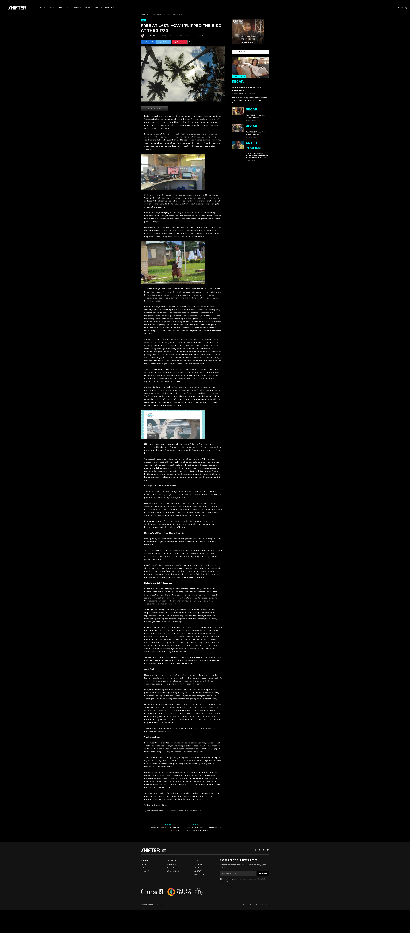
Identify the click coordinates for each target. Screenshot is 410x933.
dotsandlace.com (193, 811)
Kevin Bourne (152, 36)
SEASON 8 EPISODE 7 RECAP (255, 112)
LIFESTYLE (62, 8)
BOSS (97, 8)
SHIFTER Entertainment (154, 905)
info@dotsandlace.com (187, 796)
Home (143, 14)
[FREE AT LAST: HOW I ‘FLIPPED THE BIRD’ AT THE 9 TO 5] (183, 73)
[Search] (406, 7)
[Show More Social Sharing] (189, 42)
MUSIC (51, 8)
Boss (143, 20)
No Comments (190, 36)
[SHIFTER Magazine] (17, 8)
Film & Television (239, 76)
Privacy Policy (261, 879)
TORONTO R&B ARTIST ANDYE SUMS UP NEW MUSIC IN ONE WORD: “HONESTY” (257, 150)
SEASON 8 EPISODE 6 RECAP (255, 129)
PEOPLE (40, 8)
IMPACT (88, 8)
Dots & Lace (179, 387)
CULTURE (76, 8)
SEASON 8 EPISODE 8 (246, 86)
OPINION (108, 8)
